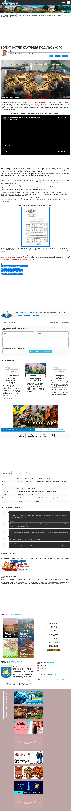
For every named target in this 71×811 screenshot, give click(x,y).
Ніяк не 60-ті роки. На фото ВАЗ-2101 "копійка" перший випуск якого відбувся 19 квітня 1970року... (39, 544)
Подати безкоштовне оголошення (18, 429)
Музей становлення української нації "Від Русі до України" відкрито (37, 498)
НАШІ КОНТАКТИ (47, 674)
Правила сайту (25, 681)
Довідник (53, 635)
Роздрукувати (21, 312)
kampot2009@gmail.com (22, 677)
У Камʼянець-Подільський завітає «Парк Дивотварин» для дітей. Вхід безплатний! (41, 481)
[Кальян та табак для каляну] (28, 787)
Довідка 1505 (53, 650)
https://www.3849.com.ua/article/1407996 (14, 266)
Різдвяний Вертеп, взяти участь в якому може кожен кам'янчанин (36, 491)
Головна (53, 623)
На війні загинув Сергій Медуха (26, 488)
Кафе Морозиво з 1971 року (25, 494)
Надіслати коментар (40, 352)
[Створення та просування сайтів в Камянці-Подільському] (28, 697)
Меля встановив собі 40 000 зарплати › (59, 322)
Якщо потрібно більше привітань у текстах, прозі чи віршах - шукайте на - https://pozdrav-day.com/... (39, 531)
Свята (29, 473)
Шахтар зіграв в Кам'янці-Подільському (28, 485)
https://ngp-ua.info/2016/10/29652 (12, 268)
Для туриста (53, 642)
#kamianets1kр (43, 671)
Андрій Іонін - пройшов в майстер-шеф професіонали (33, 478)
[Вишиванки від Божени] (28, 757)
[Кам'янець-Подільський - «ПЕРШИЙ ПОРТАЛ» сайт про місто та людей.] (10, 2)
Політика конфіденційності (13, 681)
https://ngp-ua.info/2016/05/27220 (12, 273)
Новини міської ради (48, 15)
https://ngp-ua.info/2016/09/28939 (12, 271)
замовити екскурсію (58, 583)
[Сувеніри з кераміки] (28, 772)
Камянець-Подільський (9, 15)
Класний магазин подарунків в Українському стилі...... (26, 538)
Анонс (53, 631)
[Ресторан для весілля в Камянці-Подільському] (28, 727)
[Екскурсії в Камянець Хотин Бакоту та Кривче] (28, 712)
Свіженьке (7, 473)
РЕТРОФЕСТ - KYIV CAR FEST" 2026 (28, 501)
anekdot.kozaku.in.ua (17, 558)
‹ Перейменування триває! (8, 322)
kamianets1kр (43, 666)
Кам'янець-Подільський (18, 582)
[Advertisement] (35, 31)
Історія (53, 638)
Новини (53, 627)
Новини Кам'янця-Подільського (29, 15)
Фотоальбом (53, 646)
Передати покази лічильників (50, 429)
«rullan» (66, 679)
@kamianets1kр (43, 668)
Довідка (19, 473)
